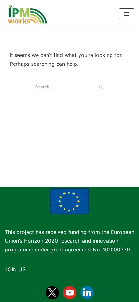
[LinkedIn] (87, 292)
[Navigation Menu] (126, 13)
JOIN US (15, 269)
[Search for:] (69, 87)
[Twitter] (52, 292)
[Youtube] (69, 292)
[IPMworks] (26, 14)
